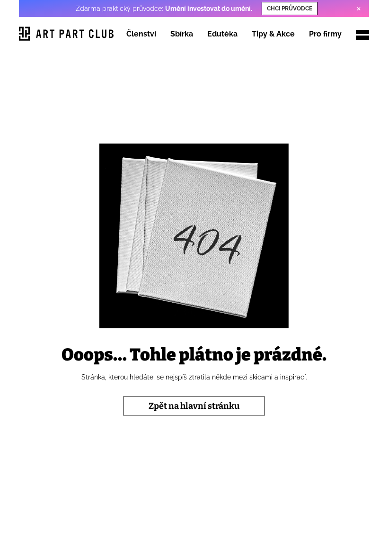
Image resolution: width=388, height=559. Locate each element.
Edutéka (222, 33)
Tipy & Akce (273, 33)
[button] (362, 33)
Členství (141, 33)
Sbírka (181, 33)
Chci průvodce (289, 8)
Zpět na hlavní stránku (194, 406)
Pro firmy (325, 33)
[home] (66, 35)
